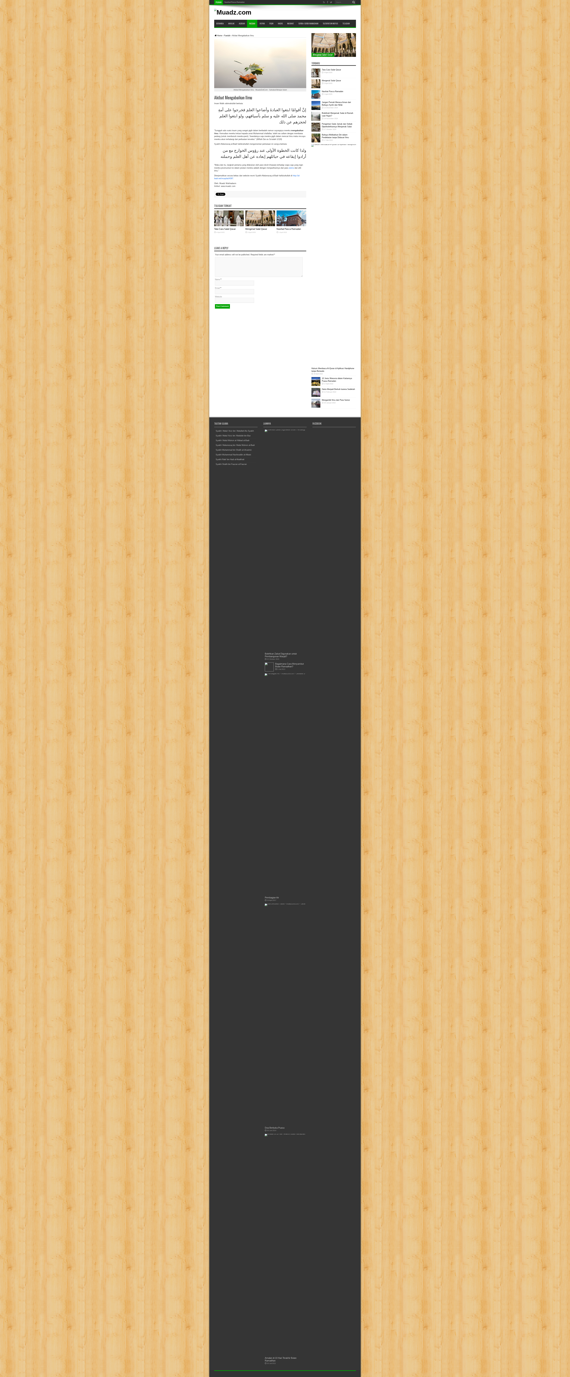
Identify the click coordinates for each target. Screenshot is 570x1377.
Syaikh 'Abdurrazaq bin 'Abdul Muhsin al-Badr (235, 445)
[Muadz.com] (232, 12)
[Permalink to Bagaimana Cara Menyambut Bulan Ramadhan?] (269, 671)
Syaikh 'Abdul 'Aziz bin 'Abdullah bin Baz (233, 436)
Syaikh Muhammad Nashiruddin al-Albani (233, 455)
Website (218, 297)
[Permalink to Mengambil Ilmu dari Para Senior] (315, 407)
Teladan (346, 23)
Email (217, 288)
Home (219, 35)
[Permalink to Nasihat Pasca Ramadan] (291, 225)
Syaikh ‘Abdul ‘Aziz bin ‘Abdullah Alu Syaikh (235, 431)
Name (217, 279)
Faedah (252, 23)
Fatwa (262, 23)
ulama (291, 168)
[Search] (354, 2)
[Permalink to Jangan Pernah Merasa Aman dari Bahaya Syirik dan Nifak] (315, 109)
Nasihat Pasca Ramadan (289, 229)
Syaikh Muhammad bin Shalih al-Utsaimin (234, 450)
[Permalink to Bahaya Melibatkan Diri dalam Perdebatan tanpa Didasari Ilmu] (315, 142)
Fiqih (271, 23)
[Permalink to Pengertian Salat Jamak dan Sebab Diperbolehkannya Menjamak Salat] (315, 131)
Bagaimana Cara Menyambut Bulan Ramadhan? (289, 665)
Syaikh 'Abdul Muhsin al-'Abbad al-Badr (232, 440)
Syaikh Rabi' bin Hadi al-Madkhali (230, 459)
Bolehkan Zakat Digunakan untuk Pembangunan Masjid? (281, 655)
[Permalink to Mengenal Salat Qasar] (260, 225)
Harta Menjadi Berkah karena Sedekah (338, 389)
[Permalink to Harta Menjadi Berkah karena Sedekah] (315, 396)
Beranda (220, 23)
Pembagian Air (272, 897)
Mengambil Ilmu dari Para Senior (336, 400)
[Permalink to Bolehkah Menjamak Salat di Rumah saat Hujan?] (315, 120)
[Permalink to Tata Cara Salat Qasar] (229, 225)
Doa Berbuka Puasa (274, 1127)
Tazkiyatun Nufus (330, 23)
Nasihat (290, 23)
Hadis (280, 23)
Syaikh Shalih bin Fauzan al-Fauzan (231, 464)
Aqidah (242, 23)
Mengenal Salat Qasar (256, 229)
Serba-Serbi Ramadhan (308, 23)
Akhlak (231, 23)
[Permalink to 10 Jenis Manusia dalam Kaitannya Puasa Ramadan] (315, 385)
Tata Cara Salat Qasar (233, 2)
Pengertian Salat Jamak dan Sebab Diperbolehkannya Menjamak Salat (328, 52)
